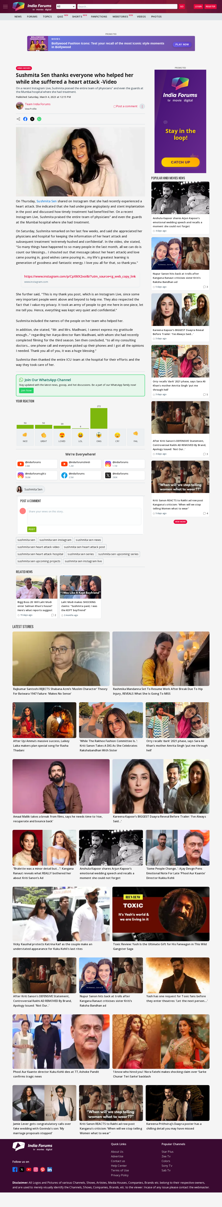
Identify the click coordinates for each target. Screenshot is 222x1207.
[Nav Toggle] (5, 6)
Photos (156, 16)
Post (32, 529)
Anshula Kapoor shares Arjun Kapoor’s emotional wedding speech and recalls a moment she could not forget (177, 222)
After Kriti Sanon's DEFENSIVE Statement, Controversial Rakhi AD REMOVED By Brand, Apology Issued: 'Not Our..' (179, 445)
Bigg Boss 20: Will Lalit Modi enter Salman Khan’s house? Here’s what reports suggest (35, 606)
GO (181, 6)
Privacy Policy (120, 1175)
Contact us (118, 1161)
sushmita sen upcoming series (118, 554)
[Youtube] (28, 1169)
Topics (47, 16)
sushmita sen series (81, 554)
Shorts (77, 16)
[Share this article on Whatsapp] (39, 119)
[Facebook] (14, 1169)
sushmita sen (26, 540)
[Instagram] (35, 1169)
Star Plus (167, 1152)
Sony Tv (167, 1166)
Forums (32, 16)
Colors (166, 1161)
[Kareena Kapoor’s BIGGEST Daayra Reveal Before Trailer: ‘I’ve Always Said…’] (180, 309)
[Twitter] (21, 1169)
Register (210, 6)
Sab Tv (166, 1170)
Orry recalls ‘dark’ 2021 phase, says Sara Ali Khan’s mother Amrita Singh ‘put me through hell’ (179, 385)
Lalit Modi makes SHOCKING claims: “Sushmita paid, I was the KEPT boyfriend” (79, 606)
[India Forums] (32, 6)
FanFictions (99, 16)
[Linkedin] (49, 1169)
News (18, 16)
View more (180, 521)
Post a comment (126, 106)
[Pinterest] (42, 1169)
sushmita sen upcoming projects (39, 561)
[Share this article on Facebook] (25, 119)
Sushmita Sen (47, 201)
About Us (117, 1152)
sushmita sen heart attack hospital (40, 554)
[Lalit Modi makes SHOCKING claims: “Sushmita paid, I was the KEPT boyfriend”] (80, 587)
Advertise (117, 1156)
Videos (141, 16)
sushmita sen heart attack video (38, 547)
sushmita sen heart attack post (84, 547)
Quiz (60, 16)
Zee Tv (166, 1156)
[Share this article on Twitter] (32, 119)
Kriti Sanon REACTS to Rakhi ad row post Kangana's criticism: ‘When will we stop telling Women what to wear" (178, 504)
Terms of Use (120, 1170)
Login (198, 6)
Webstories (120, 16)
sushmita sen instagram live (83, 561)
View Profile (31, 108)
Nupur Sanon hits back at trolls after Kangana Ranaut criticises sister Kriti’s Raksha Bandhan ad (176, 278)
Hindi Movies (24, 68)
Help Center (119, 1166)
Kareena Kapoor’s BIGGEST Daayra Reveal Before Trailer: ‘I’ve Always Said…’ (178, 332)
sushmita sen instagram (55, 540)
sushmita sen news (88, 540)
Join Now (26, 390)
